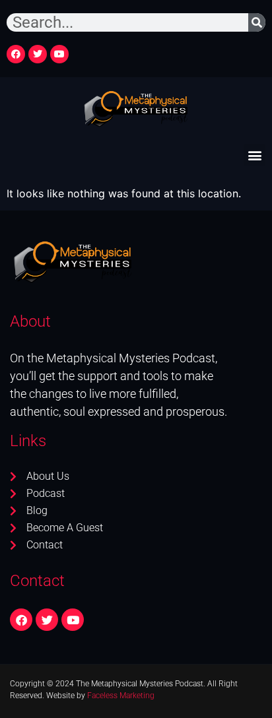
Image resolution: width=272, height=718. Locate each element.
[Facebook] (16, 54)
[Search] (256, 22)
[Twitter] (37, 54)
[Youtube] (59, 54)
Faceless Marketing (120, 695)
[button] (254, 155)
